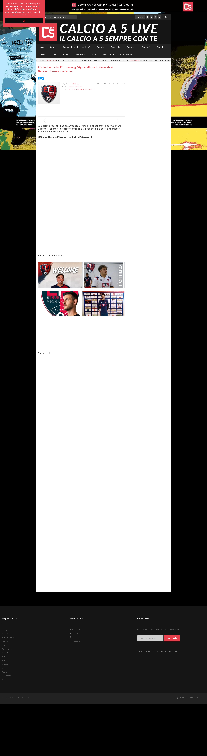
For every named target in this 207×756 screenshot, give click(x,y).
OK (24, 21)
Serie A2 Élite (69, 47)
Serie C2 (146, 47)
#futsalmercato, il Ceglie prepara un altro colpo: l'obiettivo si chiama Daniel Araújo (72, 60)
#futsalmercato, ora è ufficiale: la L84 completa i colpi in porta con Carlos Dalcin (154, 60)
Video (94, 54)
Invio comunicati (69, 17)
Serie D (160, 47)
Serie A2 (86, 47)
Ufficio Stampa (75, 86)
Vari (55, 54)
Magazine (107, 54)
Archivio (57, 17)
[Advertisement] (81, 166)
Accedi (48, 17)
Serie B (100, 47)
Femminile (115, 47)
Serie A (53, 47)
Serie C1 (131, 47)
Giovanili (43, 54)
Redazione (140, 17)
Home (41, 47)
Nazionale (80, 54)
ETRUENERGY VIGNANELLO (82, 89)
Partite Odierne (125, 54)
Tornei (66, 54)
